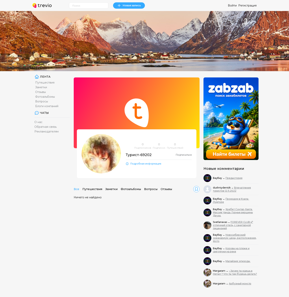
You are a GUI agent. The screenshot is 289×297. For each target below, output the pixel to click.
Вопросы (41, 101)
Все (76, 189)
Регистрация (247, 5)
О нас (38, 122)
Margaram (219, 270)
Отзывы (40, 92)
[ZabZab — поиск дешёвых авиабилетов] (231, 118)
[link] (196, 189)
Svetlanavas (220, 222)
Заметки (41, 87)
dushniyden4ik (222, 187)
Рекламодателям (46, 131)
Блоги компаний (46, 106)
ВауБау (218, 178)
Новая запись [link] (132, 5)
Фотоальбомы (45, 96)
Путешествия (44, 82)
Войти (232, 5)
